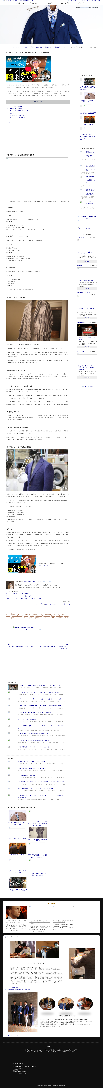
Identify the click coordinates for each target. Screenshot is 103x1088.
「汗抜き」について (12, 113)
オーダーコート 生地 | (44, 1050)
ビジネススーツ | (37, 1049)
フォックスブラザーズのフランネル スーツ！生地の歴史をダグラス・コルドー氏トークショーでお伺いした (87, 155)
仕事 (53, 617)
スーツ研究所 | (63, 1051)
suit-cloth (81, 351)
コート (7, 617)
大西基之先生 (48, 614)
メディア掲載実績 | (65, 1050)
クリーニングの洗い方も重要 (14, 106)
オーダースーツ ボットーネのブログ (25, 47)
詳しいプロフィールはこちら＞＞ (32, 581)
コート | (68, 1049)
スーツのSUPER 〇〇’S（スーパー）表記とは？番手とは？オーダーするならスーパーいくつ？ (38, 823)
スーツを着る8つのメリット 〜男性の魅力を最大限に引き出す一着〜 (53, 647)
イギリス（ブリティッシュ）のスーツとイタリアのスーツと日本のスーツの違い (38, 692)
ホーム (12, 47)
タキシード (38, 617)
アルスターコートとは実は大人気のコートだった (37, 840)
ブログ (85, 7)
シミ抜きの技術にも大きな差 (14, 108)
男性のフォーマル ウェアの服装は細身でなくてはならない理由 (34, 740)
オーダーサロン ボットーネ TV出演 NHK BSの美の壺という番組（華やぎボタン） (39, 685)
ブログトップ (20, 3)
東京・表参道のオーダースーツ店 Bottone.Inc (50, 1085)
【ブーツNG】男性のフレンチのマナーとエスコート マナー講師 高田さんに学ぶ (90, 179)
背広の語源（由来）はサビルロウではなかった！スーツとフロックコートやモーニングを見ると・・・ (37, 856)
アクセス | (59, 1050)
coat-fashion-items (84, 292)
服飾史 (13, 614)
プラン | (35, 1050)
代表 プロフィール (35, 3)
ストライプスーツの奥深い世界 (85, 280)
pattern (80, 266)
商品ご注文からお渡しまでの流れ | (34, 1051)
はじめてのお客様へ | (29, 1050)
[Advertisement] (37, 139)
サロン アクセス (79, 7)
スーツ (7, 614)
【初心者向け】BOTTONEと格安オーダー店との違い (32, 768)
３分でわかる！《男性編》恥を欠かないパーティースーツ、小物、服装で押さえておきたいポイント (90, 192)
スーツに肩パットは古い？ (17, 854)
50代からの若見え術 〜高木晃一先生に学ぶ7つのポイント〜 (34, 761)
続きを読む (87, 261)
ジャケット (59, 617)
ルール (66, 617)
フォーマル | (54, 1049)
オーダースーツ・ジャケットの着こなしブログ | (50, 1051)
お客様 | (51, 1050)
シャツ (26, 617)
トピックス (10, 122)
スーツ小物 (56, 614)
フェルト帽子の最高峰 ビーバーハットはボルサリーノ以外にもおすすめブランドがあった (39, 922)
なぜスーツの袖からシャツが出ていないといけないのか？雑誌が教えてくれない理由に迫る (41, 699)
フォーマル (46, 617)
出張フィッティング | (74, 1050)
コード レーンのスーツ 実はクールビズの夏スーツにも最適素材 (34, 712)
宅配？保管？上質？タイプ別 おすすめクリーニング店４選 (33, 747)
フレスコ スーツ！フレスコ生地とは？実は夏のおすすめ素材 (88, 113)
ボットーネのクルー (17, 617)
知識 (63, 614)
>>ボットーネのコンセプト (12, 987)
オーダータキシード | (61, 1049)
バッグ (31, 617)
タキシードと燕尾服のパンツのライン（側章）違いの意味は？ (37, 874)
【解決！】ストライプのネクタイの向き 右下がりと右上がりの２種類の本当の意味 (39, 705)
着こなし (35, 614)
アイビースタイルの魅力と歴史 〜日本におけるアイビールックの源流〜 (17, 890)
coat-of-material (83, 322)
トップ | (26, 1049)
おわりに (9, 120)
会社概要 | (55, 1050)
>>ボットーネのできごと (11, 1035)
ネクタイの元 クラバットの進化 (17, 838)
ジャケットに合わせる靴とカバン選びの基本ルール (17, 871)
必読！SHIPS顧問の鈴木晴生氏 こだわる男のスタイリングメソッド (35, 788)
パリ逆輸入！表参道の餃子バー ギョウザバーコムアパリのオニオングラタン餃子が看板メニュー (42, 782)
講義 (41, 614)
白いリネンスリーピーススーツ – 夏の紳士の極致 (18, 596)
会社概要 (89, 7)
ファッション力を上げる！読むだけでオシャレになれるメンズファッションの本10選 (90, 168)
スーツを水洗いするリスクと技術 (15, 115)
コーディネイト (26, 614)
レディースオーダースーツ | (46, 1049)
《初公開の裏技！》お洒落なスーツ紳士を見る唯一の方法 (33, 733)
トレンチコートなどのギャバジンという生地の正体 (17, 823)
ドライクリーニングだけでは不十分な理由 (18, 111)
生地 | (38, 1050)
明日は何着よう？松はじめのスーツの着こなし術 (48, 47)
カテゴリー (51, 3)
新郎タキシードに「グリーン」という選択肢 (17, 593)
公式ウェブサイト (66, 3)
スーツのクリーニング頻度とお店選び (17, 117)
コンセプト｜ (30, 1049)
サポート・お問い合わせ (71, 1051)
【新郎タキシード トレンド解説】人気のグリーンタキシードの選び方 (24, 598)
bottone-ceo (81, 237)
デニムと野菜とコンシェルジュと (26, 775)
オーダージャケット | (74, 1049)
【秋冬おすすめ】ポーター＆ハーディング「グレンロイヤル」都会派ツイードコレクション (87, 368)
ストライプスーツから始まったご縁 (27, 719)
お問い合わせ (81, 3)
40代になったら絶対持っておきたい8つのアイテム (20, 646)
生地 (19, 614)
